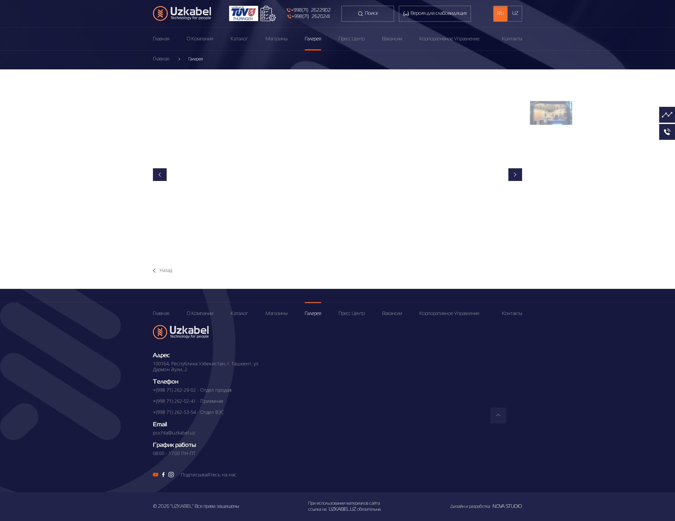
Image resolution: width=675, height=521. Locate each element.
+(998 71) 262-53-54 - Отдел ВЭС (188, 412)
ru (500, 13)
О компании (200, 39)
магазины (276, 39)
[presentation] (160, 175)
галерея (313, 39)
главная (161, 314)
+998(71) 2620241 (311, 17)
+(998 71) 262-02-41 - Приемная (188, 401)
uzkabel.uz (342, 509)
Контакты (512, 39)
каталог (239, 39)
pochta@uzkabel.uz (174, 432)
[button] (551, 113)
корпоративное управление (449, 39)
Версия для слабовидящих (439, 13)
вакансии (392, 39)
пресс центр (352, 39)
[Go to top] (498, 415)
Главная (161, 39)
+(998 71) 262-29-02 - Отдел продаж (192, 390)
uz (515, 13)
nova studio (507, 506)
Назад (165, 270)
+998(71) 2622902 (311, 10)
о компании (200, 314)
